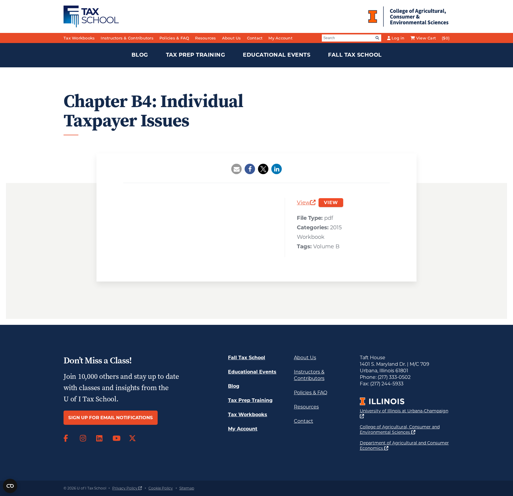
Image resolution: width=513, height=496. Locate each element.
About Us (231, 38)
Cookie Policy (160, 488)
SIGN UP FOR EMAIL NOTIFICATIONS (110, 417)
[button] (236, 169)
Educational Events (276, 55)
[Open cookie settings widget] (10, 486)
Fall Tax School (355, 55)
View (306, 203)
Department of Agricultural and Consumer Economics (404, 445)
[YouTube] (116, 438)
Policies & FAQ (174, 38)
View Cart (426, 38)
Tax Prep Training (195, 55)
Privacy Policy (127, 488)
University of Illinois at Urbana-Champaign (404, 413)
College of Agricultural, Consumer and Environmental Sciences (405, 429)
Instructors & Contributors (127, 38)
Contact (255, 38)
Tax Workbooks (79, 38)
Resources (205, 38)
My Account (280, 38)
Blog (140, 55)
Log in (398, 38)
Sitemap (186, 488)
